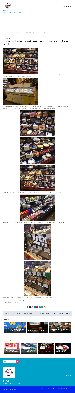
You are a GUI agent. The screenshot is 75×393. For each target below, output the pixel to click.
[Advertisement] (37, 22)
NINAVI (5, 10)
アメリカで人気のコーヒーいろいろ (36, 330)
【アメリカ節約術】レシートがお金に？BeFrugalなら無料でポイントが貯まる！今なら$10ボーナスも (12, 352)
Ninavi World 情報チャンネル (44, 32)
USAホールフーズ (7, 38)
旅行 (30, 32)
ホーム (4, 32)
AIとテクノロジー (19, 32)
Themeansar (13, 389)
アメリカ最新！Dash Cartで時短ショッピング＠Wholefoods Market (60, 330)
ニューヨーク (42, 348)
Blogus (8, 389)
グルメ (34, 32)
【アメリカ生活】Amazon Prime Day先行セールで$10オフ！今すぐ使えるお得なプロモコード (15, 331)
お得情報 (26, 32)
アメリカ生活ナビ (11, 32)
